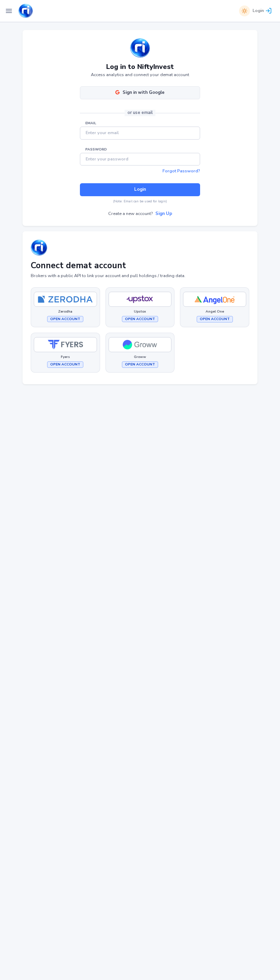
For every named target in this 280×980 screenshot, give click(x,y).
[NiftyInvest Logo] (25, 11)
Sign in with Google (144, 92)
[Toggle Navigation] (9, 11)
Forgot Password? (181, 171)
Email (90, 123)
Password (96, 149)
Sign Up (163, 214)
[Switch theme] (244, 10)
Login (258, 11)
